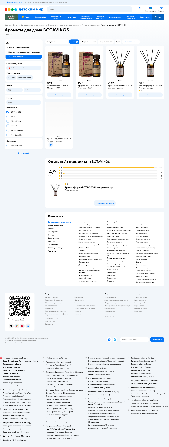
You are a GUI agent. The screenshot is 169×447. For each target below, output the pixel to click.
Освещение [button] (53, 232)
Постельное (111, 278)
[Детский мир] (24, 9)
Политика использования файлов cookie (56, 315)
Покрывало (111, 275)
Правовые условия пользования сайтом (34, 338)
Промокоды (49, 308)
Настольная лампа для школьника (118, 230)
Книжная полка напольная (88, 281)
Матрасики (140, 222)
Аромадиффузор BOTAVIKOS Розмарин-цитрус (89, 187)
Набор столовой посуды (116, 251)
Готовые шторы (141, 233)
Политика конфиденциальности (56, 311)
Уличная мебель (112, 225)
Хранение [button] (52, 251)
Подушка (110, 281)
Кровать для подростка (115, 228)
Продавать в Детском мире (54, 300)
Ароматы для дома (91, 25)
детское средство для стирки (89, 233)
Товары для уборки (85, 225)
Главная (8, 25)
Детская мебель (84, 248)
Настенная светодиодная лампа (118, 239)
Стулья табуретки (85, 278)
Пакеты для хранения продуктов (118, 245)
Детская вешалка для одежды (146, 279)
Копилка (81, 251)
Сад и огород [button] (53, 238)
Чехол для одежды (142, 276)
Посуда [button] (51, 235)
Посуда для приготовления (116, 258)
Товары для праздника (143, 256)
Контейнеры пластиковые (145, 282)
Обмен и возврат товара (53, 303)
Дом (15, 25)
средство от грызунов (86, 239)
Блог (106, 314)
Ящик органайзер (142, 268)
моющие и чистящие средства (89, 228)
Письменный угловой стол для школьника (89, 271)
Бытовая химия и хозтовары (32, 25)
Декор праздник (141, 265)
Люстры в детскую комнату (117, 233)
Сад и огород (111, 272)
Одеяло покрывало (142, 230)
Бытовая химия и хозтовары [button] (59, 222)
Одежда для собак (140, 308)
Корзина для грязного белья (145, 274)
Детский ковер (141, 225)
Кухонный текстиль (143, 239)
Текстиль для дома (142, 242)
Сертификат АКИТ (51, 318)
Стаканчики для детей (114, 242)
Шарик (138, 262)
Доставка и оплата (51, 297)
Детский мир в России (13, 343)
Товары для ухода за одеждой (89, 245)
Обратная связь (50, 321)
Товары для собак (140, 303)
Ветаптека (138, 311)
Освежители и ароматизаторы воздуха (63, 25)
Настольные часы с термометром (90, 259)
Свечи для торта (141, 259)
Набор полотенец (142, 228)
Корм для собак (139, 306)
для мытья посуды (85, 230)
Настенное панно (85, 256)
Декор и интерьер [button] (55, 225)
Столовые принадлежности (116, 264)
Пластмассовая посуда (115, 261)
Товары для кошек (140, 297)
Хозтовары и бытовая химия (88, 222)
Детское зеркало (84, 265)
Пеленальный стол (85, 275)
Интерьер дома (84, 262)
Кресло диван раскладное (88, 268)
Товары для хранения (143, 271)
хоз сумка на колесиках (87, 242)
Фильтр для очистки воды (116, 267)
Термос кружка (112, 248)
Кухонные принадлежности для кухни (118, 254)
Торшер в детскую (113, 236)
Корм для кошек (140, 300)
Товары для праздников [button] (57, 248)
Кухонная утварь (113, 269)
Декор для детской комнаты (88, 253)
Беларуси (34, 343)
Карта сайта (49, 324)
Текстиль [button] (51, 241)
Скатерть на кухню (142, 236)
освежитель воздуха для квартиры (91, 236)
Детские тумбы (112, 222)
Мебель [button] (51, 228)
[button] (158, 17)
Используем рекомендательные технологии (20, 340)
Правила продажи (51, 306)
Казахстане (25, 343)
